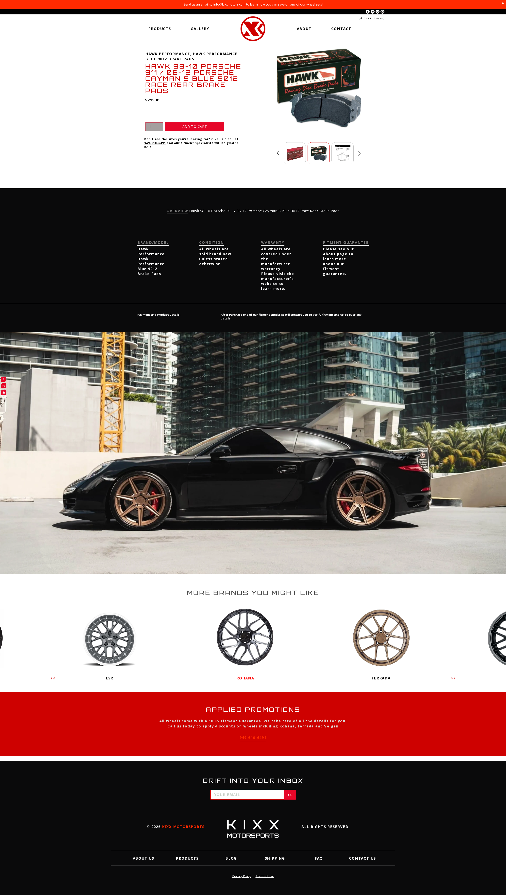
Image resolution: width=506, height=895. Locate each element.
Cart (374, 18)
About (304, 28)
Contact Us (362, 858)
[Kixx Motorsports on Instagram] (378, 12)
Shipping (275, 858)
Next (359, 153)
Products (159, 28)
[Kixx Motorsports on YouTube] (382, 12)
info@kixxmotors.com (229, 4)
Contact (341, 28)
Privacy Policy (241, 876)
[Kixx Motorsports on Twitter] (373, 12)
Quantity (153, 118)
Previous (278, 153)
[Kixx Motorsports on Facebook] (368, 12)
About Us (143, 858)
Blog (231, 858)
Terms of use (265, 876)
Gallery (200, 28)
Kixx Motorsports (183, 826)
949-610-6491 (155, 143)
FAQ (319, 858)
